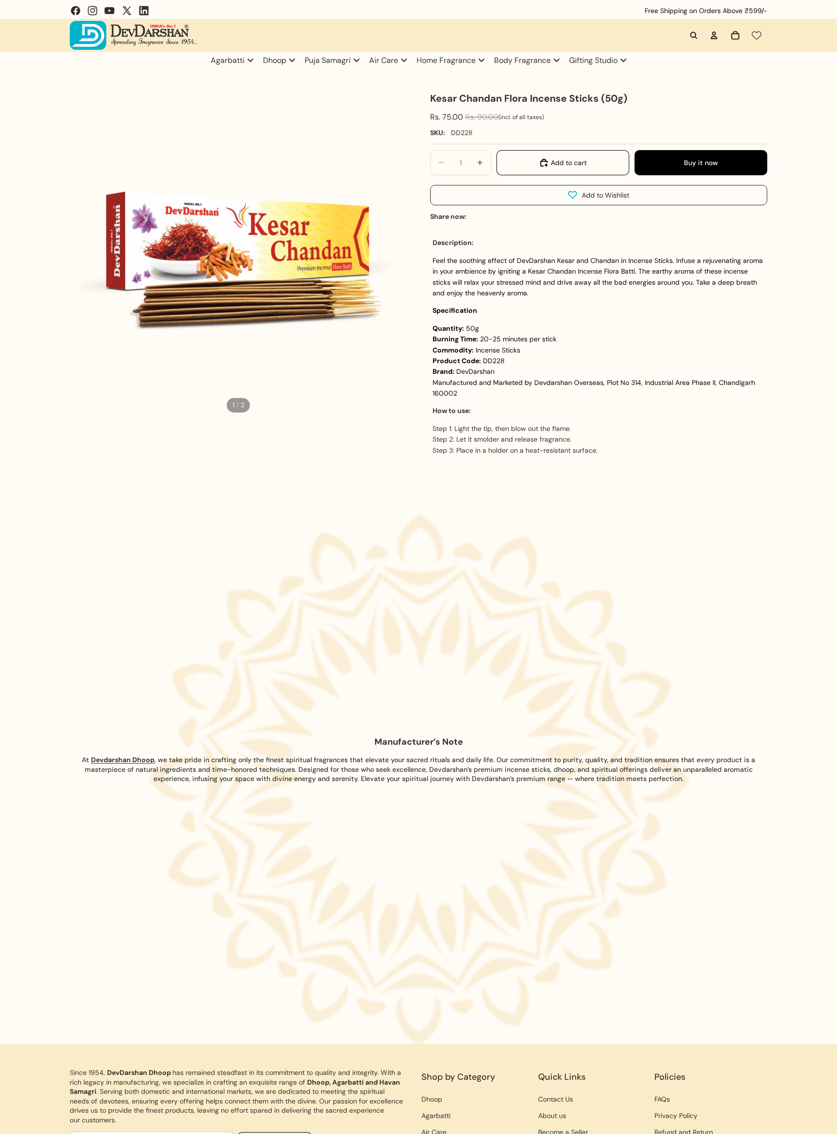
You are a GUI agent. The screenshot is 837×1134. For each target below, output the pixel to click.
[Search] (693, 35)
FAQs (662, 1099)
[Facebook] (75, 10)
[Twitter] (127, 10)
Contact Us (555, 1099)
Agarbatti (435, 1115)
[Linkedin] (144, 10)
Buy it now (701, 162)
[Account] (714, 35)
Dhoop (431, 1099)
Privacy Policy (676, 1115)
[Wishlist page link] (756, 35)
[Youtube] (109, 10)
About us (552, 1115)
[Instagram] (92, 10)
